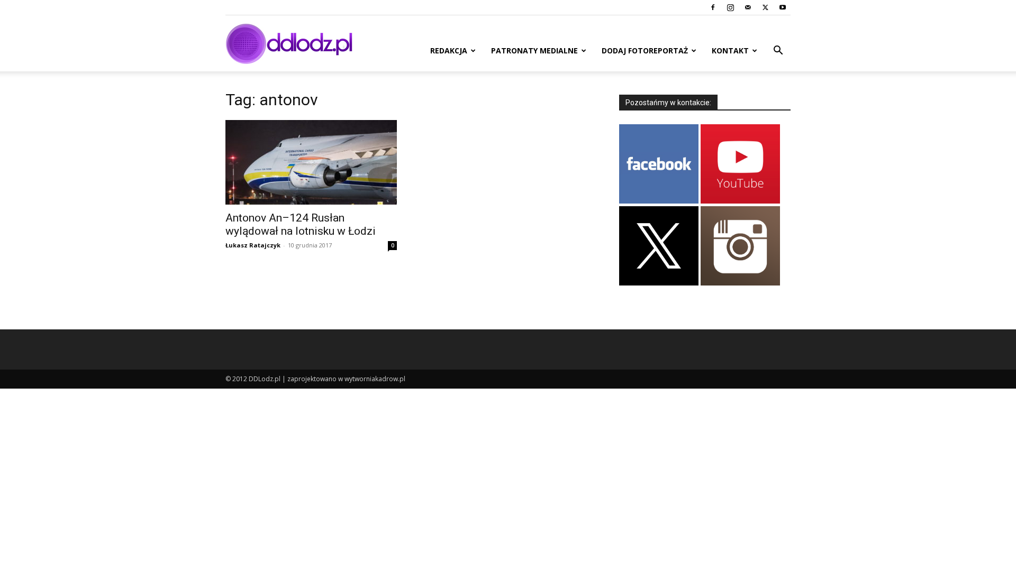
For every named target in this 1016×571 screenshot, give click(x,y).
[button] (778, 52)
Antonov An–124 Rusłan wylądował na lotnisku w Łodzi (300, 224)
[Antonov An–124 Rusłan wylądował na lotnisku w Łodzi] (311, 162)
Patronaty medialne (534, 50)
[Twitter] (765, 7)
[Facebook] (713, 7)
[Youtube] (783, 7)
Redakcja (448, 50)
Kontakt (730, 50)
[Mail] (748, 7)
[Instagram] (730, 7)
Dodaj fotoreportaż (645, 50)
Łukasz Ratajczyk (252, 245)
